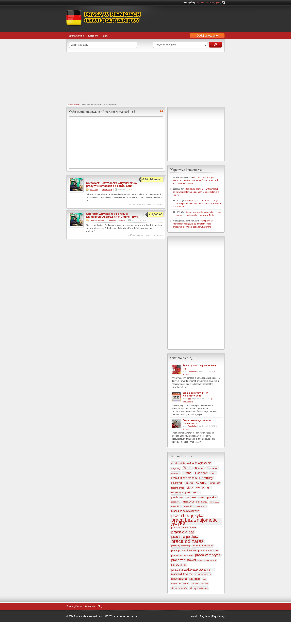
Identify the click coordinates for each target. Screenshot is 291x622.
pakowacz (192, 492)
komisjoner (214, 483)
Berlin (188, 468)
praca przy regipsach (202, 546)
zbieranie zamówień (200, 584)
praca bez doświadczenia (185, 510)
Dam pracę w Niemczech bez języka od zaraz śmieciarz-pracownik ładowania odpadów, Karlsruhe (193, 224)
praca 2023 (201, 506)
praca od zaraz (187, 541)
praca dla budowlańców (183, 527)
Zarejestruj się (201, 3)
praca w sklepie (178, 565)
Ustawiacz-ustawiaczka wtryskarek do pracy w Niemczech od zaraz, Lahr (111, 184)
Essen (213, 473)
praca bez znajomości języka (195, 521)
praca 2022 (189, 506)
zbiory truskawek (199, 588)
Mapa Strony (218, 616)
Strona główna (76, 35)
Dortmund (212, 468)
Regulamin (205, 616)
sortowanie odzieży (203, 574)
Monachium (203, 487)
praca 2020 (214, 502)
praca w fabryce (208, 555)
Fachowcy (94, 189)
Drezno (187, 473)
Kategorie (93, 35)
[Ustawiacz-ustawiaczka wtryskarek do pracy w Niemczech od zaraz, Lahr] (76, 191)
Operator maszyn (97, 220)
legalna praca (177, 488)
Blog (105, 35)
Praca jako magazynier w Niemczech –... (197, 421)
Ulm (204, 579)
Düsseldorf (200, 473)
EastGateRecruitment (116, 220)
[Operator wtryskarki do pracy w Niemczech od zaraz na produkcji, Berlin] (76, 226)
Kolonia (201, 482)
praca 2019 (201, 501)
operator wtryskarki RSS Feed (161, 111)
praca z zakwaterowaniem (192, 569)
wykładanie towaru (180, 583)
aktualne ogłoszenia (199, 462)
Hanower (189, 483)
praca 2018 (188, 502)
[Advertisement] (145, 77)
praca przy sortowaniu (183, 550)
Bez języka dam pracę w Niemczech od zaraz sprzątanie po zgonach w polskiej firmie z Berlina (196, 192)
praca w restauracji (207, 560)
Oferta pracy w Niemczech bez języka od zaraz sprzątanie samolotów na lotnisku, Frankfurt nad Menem (197, 203)
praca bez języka (187, 515)
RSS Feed (223, 2)
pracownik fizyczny (181, 574)
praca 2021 (176, 506)
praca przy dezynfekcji (180, 546)
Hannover (176, 482)
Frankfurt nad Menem (184, 478)
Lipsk (190, 487)
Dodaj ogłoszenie (207, 35)
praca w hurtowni (183, 560)
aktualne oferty (178, 463)
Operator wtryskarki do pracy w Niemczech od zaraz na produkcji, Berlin (113, 215)
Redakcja (192, 371)
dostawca (175, 473)
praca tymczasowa (208, 550)
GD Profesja (107, 189)
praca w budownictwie (181, 555)
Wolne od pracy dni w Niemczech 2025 (195, 394)
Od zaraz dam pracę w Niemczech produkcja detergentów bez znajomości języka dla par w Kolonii (196, 180)
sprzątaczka (179, 578)
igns (189, 399)
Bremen (199, 468)
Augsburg (175, 468)
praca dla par (182, 532)
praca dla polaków (184, 537)
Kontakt (194, 616)
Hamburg (206, 478)
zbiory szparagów (179, 588)
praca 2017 (176, 502)
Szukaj (215, 45)
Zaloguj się (215, 3)
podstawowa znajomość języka (194, 497)
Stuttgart (194, 578)
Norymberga (177, 493)
